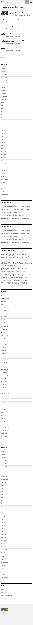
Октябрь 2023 (5, 307)
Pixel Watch (4, 167)
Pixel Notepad (4, 161)
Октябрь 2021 (5, 375)
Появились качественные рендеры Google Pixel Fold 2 (15, 209)
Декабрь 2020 (5, 393)
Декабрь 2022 (5, 335)
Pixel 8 (2, 136)
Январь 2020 (4, 415)
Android (3, 68)
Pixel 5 (2, 118)
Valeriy (16, 15)
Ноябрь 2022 (4, 338)
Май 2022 (3, 357)
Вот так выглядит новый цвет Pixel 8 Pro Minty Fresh (15, 218)
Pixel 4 (2, 111)
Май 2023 (3, 323)
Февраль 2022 (5, 366)
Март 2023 (4, 329)
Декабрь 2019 (5, 418)
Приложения (4, 194)
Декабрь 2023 (5, 304)
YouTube (3, 173)
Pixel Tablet (4, 164)
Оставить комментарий (24, 15)
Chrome (3, 90)
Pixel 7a (3, 133)
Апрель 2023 (4, 326)
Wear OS (3, 170)
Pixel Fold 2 (4, 158)
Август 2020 (4, 400)
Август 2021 (4, 381)
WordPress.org (4, 598)
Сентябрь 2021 (5, 378)
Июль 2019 (4, 433)
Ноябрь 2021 (4, 372)
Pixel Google (5, 2)
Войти (2, 589)
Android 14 (4, 84)
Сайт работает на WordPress (7, 622)
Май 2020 (3, 409)
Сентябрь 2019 (5, 427)
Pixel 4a (3, 114)
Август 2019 (4, 430)
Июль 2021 (4, 384)
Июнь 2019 (4, 436)
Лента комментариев (6, 595)
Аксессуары (4, 176)
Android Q (3, 87)
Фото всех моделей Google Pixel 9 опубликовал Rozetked (16, 206)
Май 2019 (3, 440)
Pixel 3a (3, 108)
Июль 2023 (4, 317)
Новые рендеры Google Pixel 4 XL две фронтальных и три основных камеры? (15, 257)
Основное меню (31, 2)
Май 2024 (3, 295)
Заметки (3, 182)
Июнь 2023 (4, 320)
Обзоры (3, 191)
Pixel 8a (3, 142)
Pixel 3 (2, 105)
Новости (3, 188)
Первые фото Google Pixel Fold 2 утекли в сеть (13, 212)
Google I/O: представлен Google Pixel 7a (13, 19)
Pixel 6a (3, 124)
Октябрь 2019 (5, 424)
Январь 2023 (4, 332)
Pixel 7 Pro (3, 130)
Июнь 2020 (4, 406)
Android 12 (4, 74)
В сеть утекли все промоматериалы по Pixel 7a (15, 26)
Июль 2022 (4, 350)
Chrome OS (4, 93)
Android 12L (4, 78)
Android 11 (4, 71)
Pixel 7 (2, 127)
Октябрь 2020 (5, 396)
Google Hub (4, 99)
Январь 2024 (4, 301)
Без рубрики (4, 179)
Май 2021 (3, 390)
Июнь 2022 (4, 353)
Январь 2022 (4, 369)
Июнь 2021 (4, 387)
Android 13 (4, 81)
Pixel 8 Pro (3, 139)
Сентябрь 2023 (5, 310)
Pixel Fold (3, 154)
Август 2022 (4, 347)
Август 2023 (4, 313)
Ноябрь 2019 (4, 421)
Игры (2, 185)
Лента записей (5, 592)
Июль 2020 (4, 403)
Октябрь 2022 (5, 341)
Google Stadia (4, 102)
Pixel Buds (3, 151)
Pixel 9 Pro (3, 148)
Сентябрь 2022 (5, 344)
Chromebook (4, 96)
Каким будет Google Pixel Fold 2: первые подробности (15, 215)
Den (8, 21)
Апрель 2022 (4, 360)
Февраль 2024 (5, 298)
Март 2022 (4, 363)
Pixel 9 (2, 145)
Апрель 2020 (4, 412)
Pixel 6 (2, 121)
